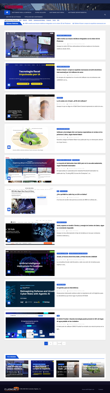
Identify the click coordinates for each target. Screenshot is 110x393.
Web (20, 20)
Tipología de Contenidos (34, 17)
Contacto (101, 389)
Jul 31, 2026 (61, 137)
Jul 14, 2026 (61, 197)
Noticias (25, 20)
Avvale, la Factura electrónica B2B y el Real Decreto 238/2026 (77, 257)
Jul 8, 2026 (61, 230)
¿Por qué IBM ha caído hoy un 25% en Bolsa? (72, 194)
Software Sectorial (57, 12)
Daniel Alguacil (74, 75)
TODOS (30, 20)
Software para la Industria (64, 35)
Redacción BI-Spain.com (77, 44)
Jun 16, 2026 (62, 324)
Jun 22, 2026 (62, 259)
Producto (49, 20)
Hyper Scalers (40, 12)
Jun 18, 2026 (62, 291)
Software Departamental (77, 12)
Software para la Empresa (21, 12)
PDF (58, 20)
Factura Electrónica (62, 253)
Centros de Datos (61, 222)
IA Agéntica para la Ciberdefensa (67, 288)
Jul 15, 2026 (61, 168)
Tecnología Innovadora (63, 128)
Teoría (54, 20)
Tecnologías (76, 160)
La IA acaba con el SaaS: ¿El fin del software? (72, 101)
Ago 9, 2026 (61, 104)
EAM (58, 315)
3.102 (59, 343)
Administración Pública (39, 20)
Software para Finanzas (63, 66)
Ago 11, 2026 (62, 75)
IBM (58, 191)
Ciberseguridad (61, 284)
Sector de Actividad (13, 17)
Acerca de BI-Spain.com (88, 389)
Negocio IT (59, 97)
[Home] (7, 12)
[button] (105, 14)
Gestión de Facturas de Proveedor (78, 253)
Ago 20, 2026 (62, 44)
